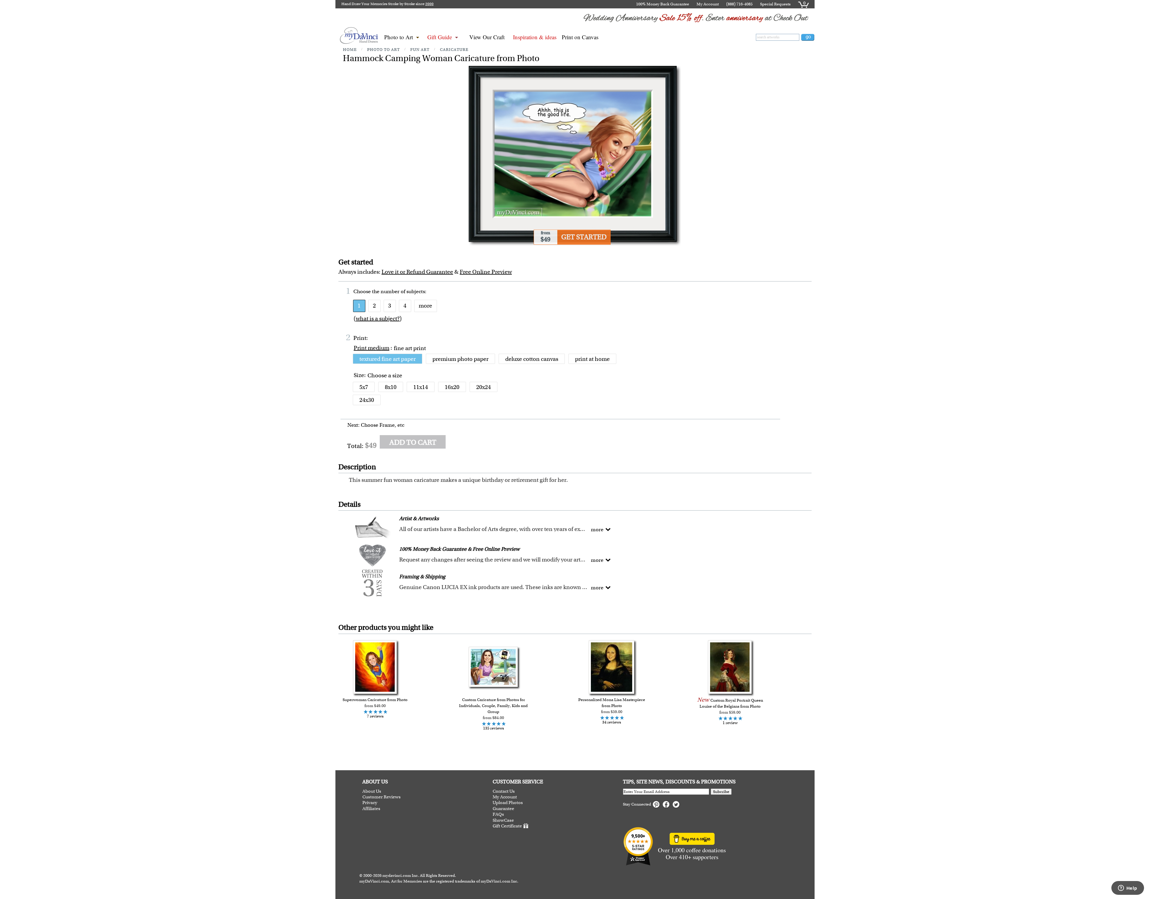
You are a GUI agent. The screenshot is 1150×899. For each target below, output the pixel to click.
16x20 (452, 387)
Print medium (371, 348)
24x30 (366, 400)
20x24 (483, 387)
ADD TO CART (412, 442)
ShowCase (503, 820)
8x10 (391, 387)
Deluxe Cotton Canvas (531, 359)
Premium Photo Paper (460, 359)
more (425, 305)
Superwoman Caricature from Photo (375, 699)
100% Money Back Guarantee (662, 4)
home (350, 49)
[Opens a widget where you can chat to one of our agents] (1127, 888)
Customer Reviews (381, 797)
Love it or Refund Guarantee (417, 272)
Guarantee (503, 809)
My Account (708, 4)
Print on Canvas (580, 37)
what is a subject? (378, 318)
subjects (415, 291)
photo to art (383, 49)
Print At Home (592, 359)
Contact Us (504, 791)
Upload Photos (508, 803)
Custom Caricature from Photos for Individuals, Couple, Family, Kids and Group (493, 705)
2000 (429, 3)
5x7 (363, 387)
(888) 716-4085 (739, 4)
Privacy (369, 803)
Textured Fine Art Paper (387, 359)
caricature (454, 49)
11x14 (420, 387)
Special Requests (775, 4)
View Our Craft (487, 37)
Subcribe (721, 791)
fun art (419, 49)
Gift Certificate (507, 826)
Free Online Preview (486, 272)
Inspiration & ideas (534, 37)
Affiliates (371, 809)
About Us (371, 791)
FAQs (498, 814)
